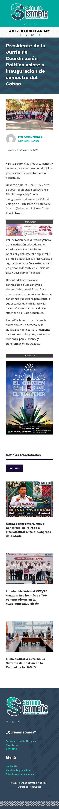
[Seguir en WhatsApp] (38, 35)
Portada (35, 140)
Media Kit (11, 766)
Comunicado (33, 136)
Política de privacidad (18, 770)
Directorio (12, 745)
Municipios (24, 140)
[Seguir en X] (26, 35)
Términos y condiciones (20, 774)
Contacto (11, 748)
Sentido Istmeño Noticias (21, 741)
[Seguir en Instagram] (32, 35)
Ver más (14, 468)
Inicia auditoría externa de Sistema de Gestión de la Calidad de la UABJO (25, 663)
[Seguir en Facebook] (20, 35)
